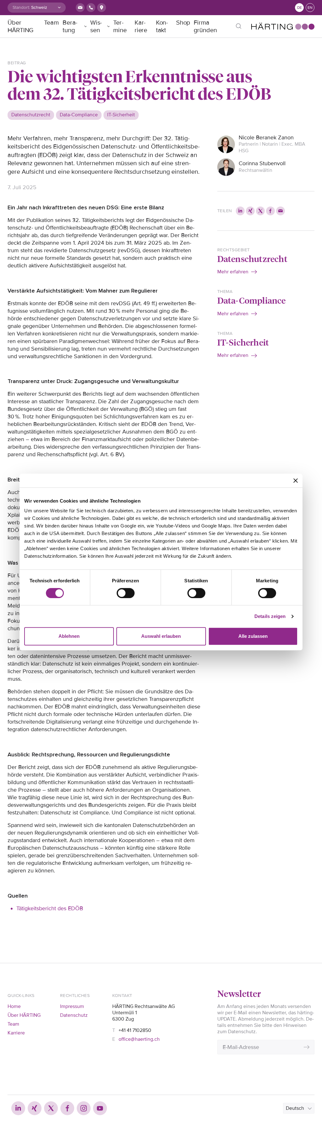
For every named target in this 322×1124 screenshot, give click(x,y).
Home (14, 1006)
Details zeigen (270, 616)
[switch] (126, 593)
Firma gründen (205, 26)
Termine (120, 26)
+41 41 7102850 (135, 1030)
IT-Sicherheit (243, 341)
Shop (183, 22)
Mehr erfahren (232, 272)
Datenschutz (74, 1015)
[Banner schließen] (295, 480)
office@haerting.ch (139, 1039)
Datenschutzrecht (252, 258)
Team (51, 22)
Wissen (96, 26)
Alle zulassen (253, 636)
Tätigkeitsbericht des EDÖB (49, 908)
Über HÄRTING (20, 26)
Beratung (70, 26)
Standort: (21, 7)
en (310, 7)
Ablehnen (69, 636)
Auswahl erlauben (161, 636)
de (299, 7)
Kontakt (162, 26)
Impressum (72, 1006)
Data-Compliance (251, 300)
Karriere (141, 26)
